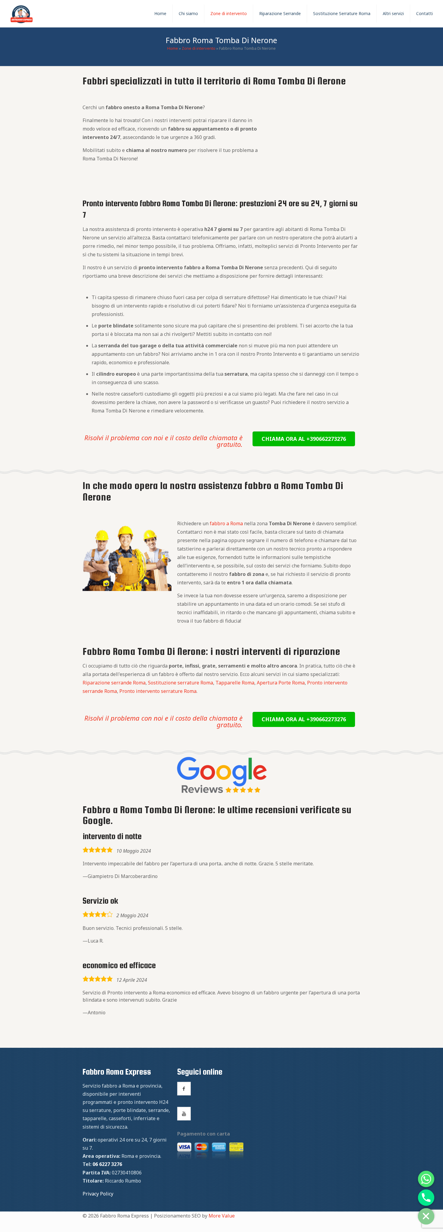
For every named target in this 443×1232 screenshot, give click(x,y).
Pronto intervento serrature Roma (157, 691)
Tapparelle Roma (234, 682)
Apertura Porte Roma (281, 682)
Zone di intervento (198, 48)
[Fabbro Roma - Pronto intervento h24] (22, 13)
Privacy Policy (98, 1193)
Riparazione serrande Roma (114, 682)
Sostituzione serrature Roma (180, 682)
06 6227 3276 (107, 1164)
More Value (222, 1215)
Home (172, 48)
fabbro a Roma (226, 523)
